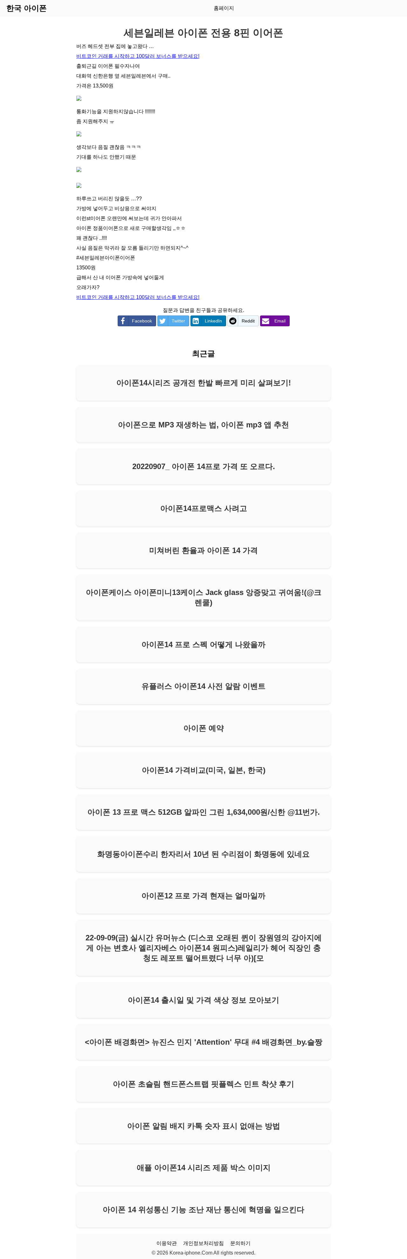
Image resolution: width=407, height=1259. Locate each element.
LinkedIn (213, 320)
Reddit (248, 320)
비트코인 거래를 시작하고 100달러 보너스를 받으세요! (137, 56)
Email (280, 320)
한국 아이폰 (26, 8)
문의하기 (240, 1243)
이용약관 (166, 1243)
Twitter (178, 320)
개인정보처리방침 (203, 1243)
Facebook (142, 320)
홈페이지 (224, 8)
